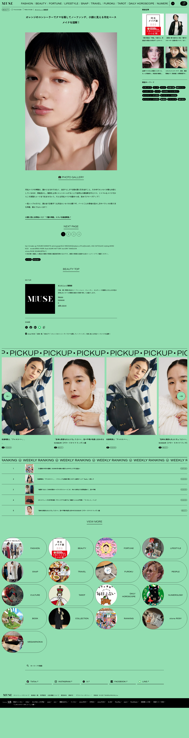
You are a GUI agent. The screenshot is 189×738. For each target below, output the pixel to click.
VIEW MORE (94, 521)
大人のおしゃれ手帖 (38, 702)
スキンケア (147, 87)
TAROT (121, 3)
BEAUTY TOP (71, 269)
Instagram (61, 300)
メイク (28, 259)
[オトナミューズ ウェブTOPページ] (7, 695)
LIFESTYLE (71, 3)
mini (55, 702)
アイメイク (172, 99)
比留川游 (171, 87)
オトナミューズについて (21, 695)
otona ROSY (82, 702)
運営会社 (64, 695)
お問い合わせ (62, 306)
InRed (27, 702)
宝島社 (96, 695)
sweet (49, 702)
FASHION (27, 3)
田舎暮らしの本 (145, 702)
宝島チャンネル (17, 702)
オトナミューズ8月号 (169, 95)
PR (3, 447)
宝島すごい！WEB (158, 702)
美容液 (163, 99)
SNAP (84, 3)
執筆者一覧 (34, 695)
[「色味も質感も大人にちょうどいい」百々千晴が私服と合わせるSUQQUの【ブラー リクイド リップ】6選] (79, 396)
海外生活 (181, 99)
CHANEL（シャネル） (170, 91)
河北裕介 (36, 259)
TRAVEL (96, 3)
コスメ (163, 87)
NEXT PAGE (71, 226)
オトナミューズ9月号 (151, 99)
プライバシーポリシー (83, 695)
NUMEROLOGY (166, 3)
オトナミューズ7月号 (151, 95)
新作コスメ (180, 87)
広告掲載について (53, 695)
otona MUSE (101, 702)
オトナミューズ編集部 (41, 9)
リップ (155, 87)
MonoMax (118, 702)
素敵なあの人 (63, 702)
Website (60, 297)
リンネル (73, 702)
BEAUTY (41, 3)
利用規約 (43, 695)
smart (125, 702)
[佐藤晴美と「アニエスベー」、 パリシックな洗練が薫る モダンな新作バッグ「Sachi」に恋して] (27, 396)
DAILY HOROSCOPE (141, 3)
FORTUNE (55, 3)
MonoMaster (134, 702)
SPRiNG (92, 702)
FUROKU (109, 3)
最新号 (70, 695)
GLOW (110, 702)
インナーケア (148, 91)
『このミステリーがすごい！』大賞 (23, 704)
